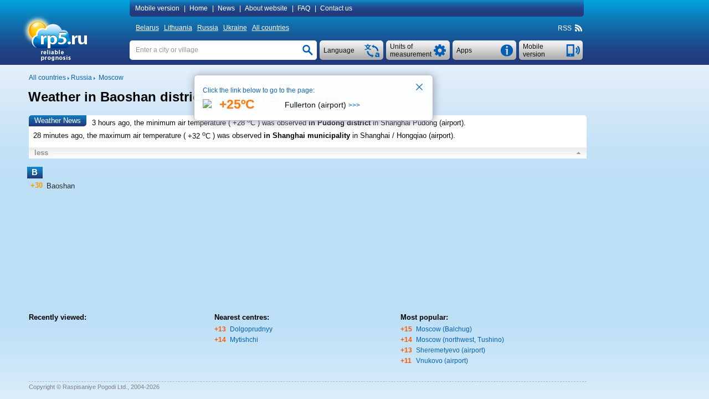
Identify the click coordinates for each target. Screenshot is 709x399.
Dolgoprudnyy (251, 329)
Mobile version (157, 8)
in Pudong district (340, 123)
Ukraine (235, 28)
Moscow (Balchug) (444, 329)
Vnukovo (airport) (442, 361)
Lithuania (178, 28)
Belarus (147, 28)
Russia (207, 28)
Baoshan (61, 186)
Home (198, 8)
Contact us (336, 8)
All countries (270, 28)
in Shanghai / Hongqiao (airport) (402, 136)
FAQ (303, 8)
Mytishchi (244, 340)
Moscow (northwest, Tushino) (460, 340)
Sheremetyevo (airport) (450, 350)
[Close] (419, 88)
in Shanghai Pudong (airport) (418, 123)
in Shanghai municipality (307, 136)
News (226, 8)
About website (266, 8)
